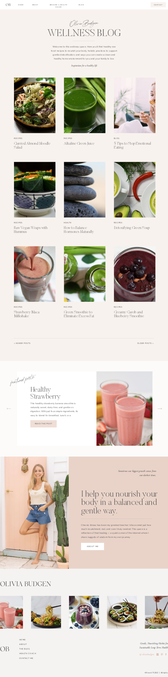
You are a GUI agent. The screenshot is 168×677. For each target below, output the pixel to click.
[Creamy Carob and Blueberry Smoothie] (134, 274)
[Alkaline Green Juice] (84, 105)
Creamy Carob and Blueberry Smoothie (129, 314)
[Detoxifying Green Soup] (134, 189)
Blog (117, 138)
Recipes (18, 138)
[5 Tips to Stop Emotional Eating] (134, 105)
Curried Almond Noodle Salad (32, 146)
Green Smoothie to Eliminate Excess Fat (79, 314)
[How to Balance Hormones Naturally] (84, 189)
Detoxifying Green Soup (132, 228)
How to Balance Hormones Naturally (79, 230)
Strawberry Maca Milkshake (26, 314)
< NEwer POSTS (22, 343)
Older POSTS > (145, 343)
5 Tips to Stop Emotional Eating (132, 146)
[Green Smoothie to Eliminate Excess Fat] (84, 274)
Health (68, 223)
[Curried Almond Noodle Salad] (34, 105)
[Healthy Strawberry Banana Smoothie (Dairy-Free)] (124, 408)
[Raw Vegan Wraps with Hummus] (34, 189)
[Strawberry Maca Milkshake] (34, 274)
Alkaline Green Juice (79, 144)
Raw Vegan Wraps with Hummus (31, 230)
